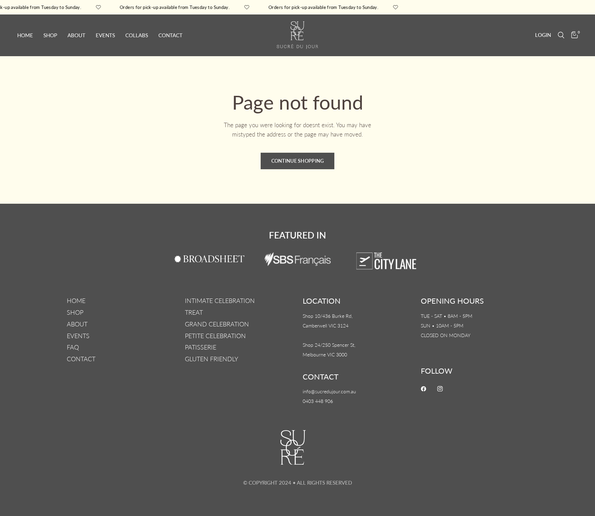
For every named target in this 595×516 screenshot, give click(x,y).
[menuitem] (27, 35)
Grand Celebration (217, 324)
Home (25, 35)
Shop (50, 35)
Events (105, 35)
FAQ (73, 347)
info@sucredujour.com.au (329, 391)
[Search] (561, 35)
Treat (194, 312)
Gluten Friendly (211, 359)
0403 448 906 (318, 401)
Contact (170, 35)
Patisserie (200, 347)
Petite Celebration (215, 336)
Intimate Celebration (220, 300)
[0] (573, 35)
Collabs (136, 35)
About (76, 35)
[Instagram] (444, 388)
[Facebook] (428, 388)
